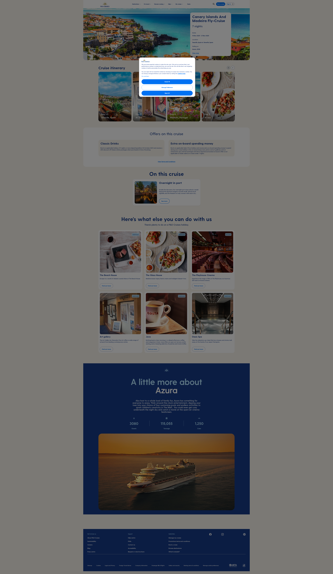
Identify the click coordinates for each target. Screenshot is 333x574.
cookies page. (181, 73)
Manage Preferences (167, 87)
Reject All (167, 93)
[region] (167, 77)
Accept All (167, 81)
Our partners (145, 76)
